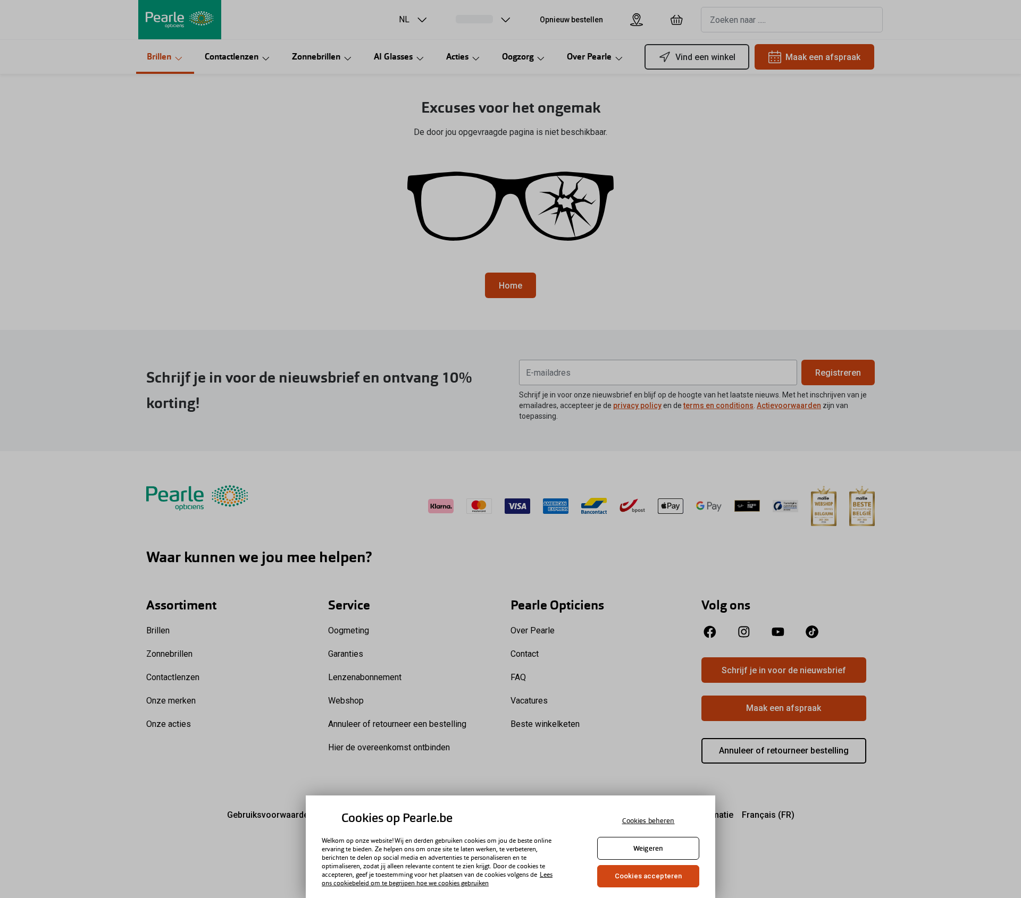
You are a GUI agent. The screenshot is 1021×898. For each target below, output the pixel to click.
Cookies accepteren (648, 876)
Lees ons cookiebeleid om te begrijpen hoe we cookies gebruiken (437, 878)
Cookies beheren (648, 820)
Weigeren (648, 848)
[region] (510, 846)
